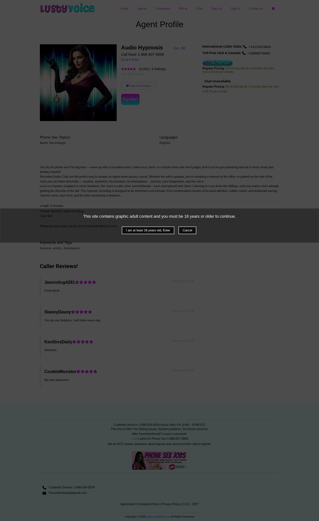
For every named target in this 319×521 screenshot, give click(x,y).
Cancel (187, 230)
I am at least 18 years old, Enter (148, 230)
